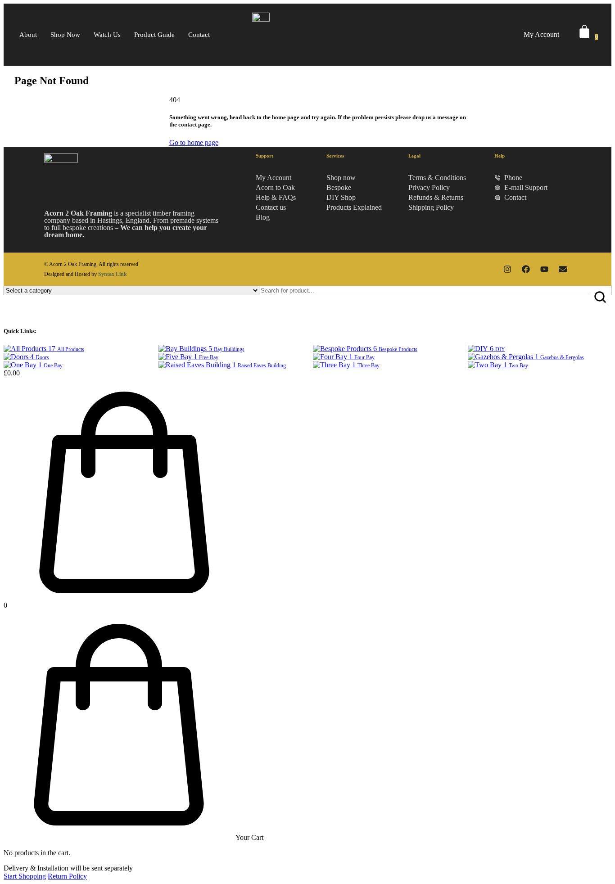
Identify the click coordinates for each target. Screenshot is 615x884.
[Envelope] (563, 269)
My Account (541, 34)
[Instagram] (507, 269)
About (28, 34)
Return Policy (67, 876)
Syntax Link (112, 274)
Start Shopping (25, 876)
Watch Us (107, 34)
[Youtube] (544, 269)
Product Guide (154, 34)
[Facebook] (526, 269)
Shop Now (65, 34)
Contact (199, 34)
